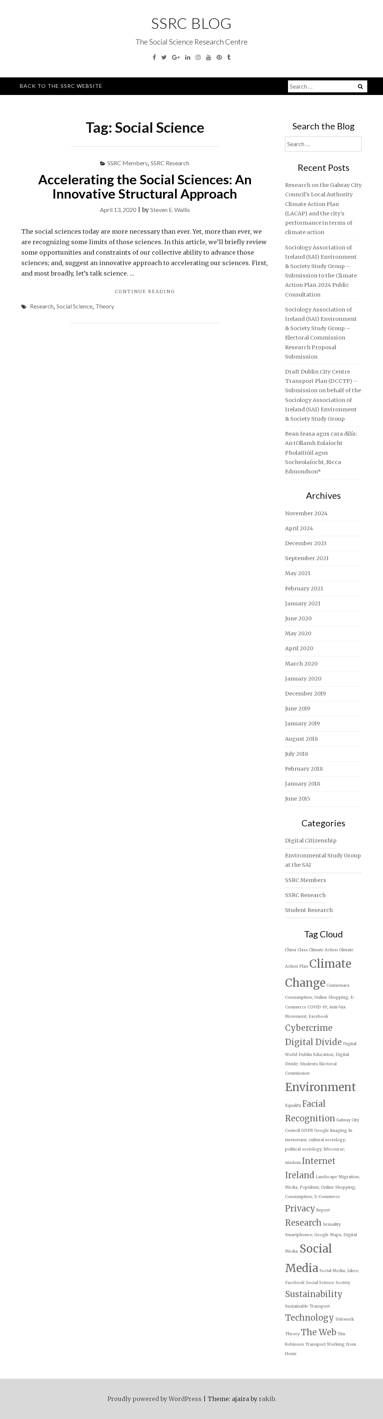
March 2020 (301, 663)
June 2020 (298, 618)
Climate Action (323, 949)
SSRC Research (170, 162)
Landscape (326, 1176)
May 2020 (298, 633)
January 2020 (303, 678)
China (290, 949)
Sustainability (314, 1294)
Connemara (338, 985)
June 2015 (297, 798)
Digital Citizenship (311, 840)
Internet (318, 1161)
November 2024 (306, 513)
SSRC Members (127, 162)
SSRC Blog (191, 23)
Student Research (309, 910)
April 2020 (299, 648)
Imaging (338, 1130)
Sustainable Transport (307, 1306)
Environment (320, 1087)
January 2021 (303, 603)
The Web (318, 1332)
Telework (344, 1319)
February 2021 (304, 588)
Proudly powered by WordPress (154, 1399)
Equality (293, 1105)
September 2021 (307, 558)
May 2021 (297, 573)
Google (321, 1130)
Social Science (74, 306)
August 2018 (301, 738)
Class (302, 949)
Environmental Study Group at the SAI (323, 860)
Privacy (300, 1208)
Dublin (305, 1054)
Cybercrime (309, 1028)
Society (342, 1282)
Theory (104, 306)
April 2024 (299, 528)
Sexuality (332, 1224)
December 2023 (306, 543)
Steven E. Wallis (170, 209)
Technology (309, 1317)
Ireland (300, 1175)
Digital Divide (313, 1042)
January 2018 (302, 783)
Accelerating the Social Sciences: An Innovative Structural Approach (145, 186)
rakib (267, 1399)
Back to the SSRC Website (61, 86)
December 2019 (305, 693)
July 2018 (296, 753)
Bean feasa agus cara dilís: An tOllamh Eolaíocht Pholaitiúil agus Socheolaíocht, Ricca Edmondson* (321, 452)
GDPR (307, 1130)
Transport (315, 1344)
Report (323, 1210)
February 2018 (304, 768)
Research (41, 306)
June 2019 (297, 708)
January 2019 (302, 723)
